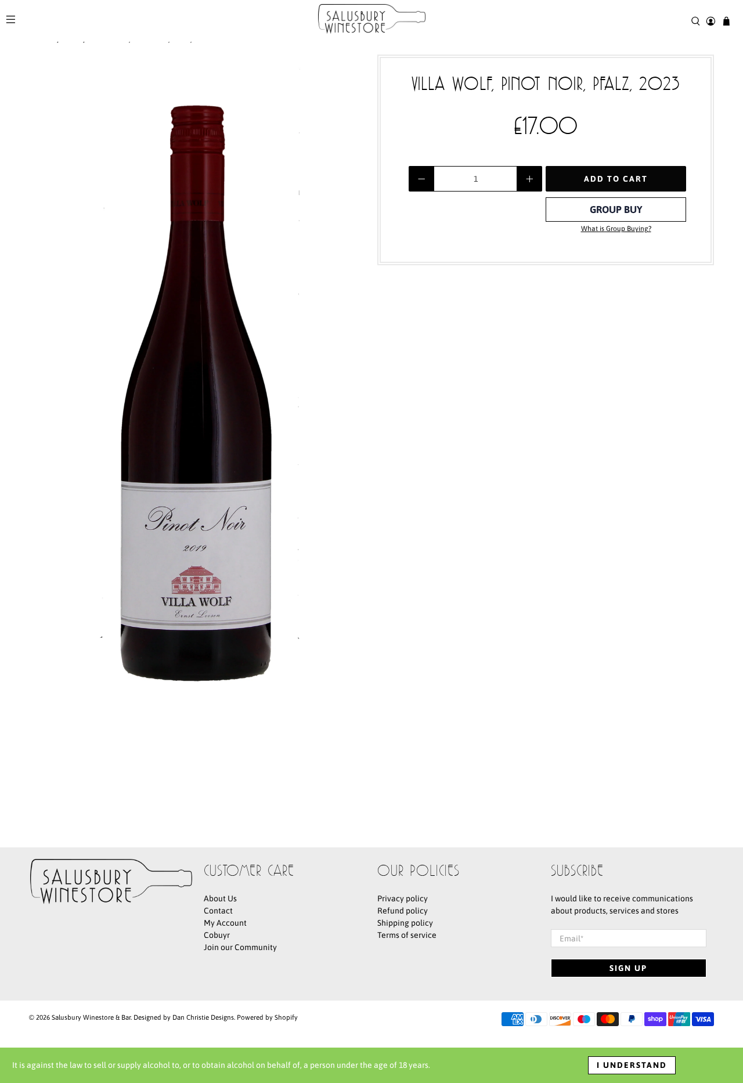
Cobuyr (217, 935)
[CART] (726, 21)
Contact (218, 910)
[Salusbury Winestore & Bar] (371, 21)
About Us (220, 898)
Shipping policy (405, 922)
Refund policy (402, 910)
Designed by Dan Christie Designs (184, 1017)
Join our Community (240, 947)
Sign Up (628, 968)
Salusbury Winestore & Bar (91, 1017)
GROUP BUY (616, 209)
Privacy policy (402, 898)
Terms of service (407, 935)
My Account (225, 922)
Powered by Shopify (267, 1017)
